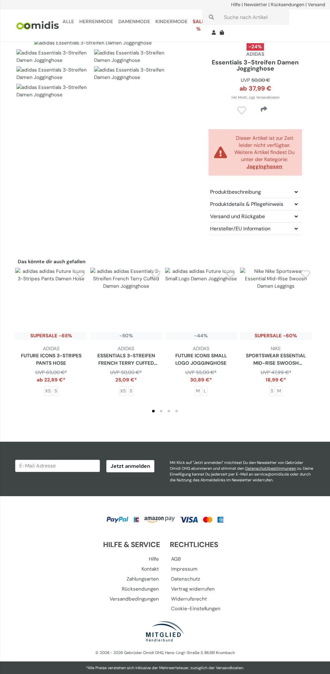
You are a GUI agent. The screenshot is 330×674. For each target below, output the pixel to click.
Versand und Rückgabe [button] (237, 216)
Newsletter (255, 4)
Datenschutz (185, 579)
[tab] (153, 411)
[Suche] (211, 17)
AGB (176, 559)
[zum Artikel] (51, 304)
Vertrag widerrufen (193, 589)
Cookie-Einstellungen (195, 608)
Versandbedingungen (134, 599)
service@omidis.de (271, 474)
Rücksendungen (287, 4)
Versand (316, 4)
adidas (255, 54)
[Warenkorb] (223, 33)
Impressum (184, 569)
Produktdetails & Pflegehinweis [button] (246, 204)
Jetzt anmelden (130, 466)
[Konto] (214, 33)
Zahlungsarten (143, 579)
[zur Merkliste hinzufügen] (81, 274)
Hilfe (235, 4)
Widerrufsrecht (189, 599)
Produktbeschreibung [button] (235, 191)
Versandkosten (229, 667)
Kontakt (150, 569)
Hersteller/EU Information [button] (240, 228)
